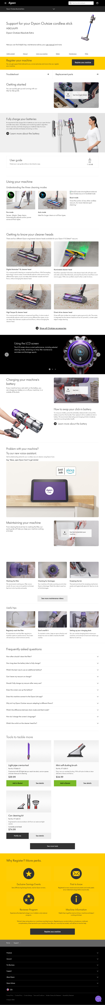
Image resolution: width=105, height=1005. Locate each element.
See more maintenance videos (52, 598)
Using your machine (41, 54)
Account (9, 959)
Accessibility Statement (68, 995)
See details (40, 783)
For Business (10, 965)
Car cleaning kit (15, 815)
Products (9, 953)
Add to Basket (18, 783)
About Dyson (11, 977)
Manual (25, 54)
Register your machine (83, 62)
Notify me (17, 836)
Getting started (10, 54)
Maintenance (72, 54)
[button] (76, 95)
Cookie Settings (28, 995)
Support (9, 971)
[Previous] (7, 354)
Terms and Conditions (39, 995)
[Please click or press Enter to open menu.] (5, 3)
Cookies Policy (18, 995)
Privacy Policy (10, 995)
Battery (58, 54)
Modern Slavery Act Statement (53, 995)
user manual (50, 45)
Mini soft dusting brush (66, 765)
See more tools (52, 846)
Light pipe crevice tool (18, 765)
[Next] (98, 354)
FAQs (86, 54)
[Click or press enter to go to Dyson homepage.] (12, 4)
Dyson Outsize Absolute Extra (15, 9)
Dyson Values (11, 983)
